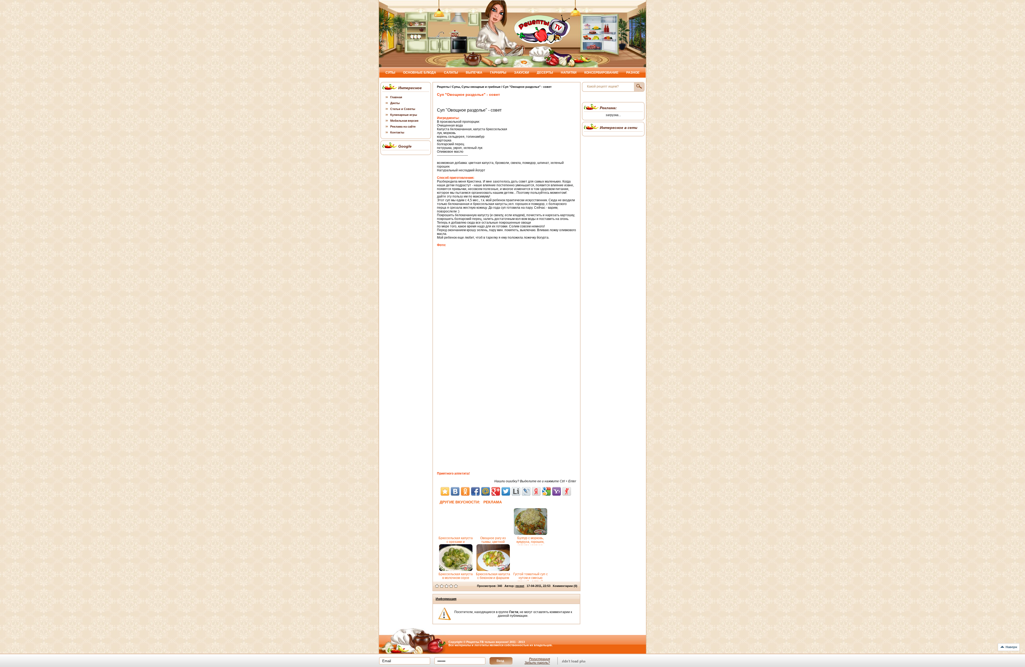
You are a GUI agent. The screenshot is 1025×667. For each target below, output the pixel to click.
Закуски (521, 72)
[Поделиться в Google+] (495, 491)
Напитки (569, 72)
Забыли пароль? (537, 663)
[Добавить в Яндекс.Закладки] (536, 491)
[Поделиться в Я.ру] (566, 491)
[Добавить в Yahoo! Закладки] (556, 491)
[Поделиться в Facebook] (475, 491)
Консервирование (601, 72)
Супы (390, 72)
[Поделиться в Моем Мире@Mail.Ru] (485, 491)
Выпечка (474, 72)
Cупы (456, 86)
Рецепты (443, 86)
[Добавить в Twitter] (506, 491)
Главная (396, 97)
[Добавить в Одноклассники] (465, 491)
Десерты (545, 72)
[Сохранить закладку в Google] (546, 491)
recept (519, 585)
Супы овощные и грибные (481, 86)
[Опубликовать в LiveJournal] (526, 491)
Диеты (395, 103)
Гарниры (498, 72)
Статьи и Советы (402, 108)
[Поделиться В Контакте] (455, 491)
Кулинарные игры (403, 114)
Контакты (397, 132)
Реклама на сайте (403, 126)
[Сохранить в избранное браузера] (445, 491)
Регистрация (539, 659)
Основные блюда (419, 72)
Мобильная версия (404, 120)
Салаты (451, 72)
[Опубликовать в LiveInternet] (516, 491)
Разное (633, 72)
